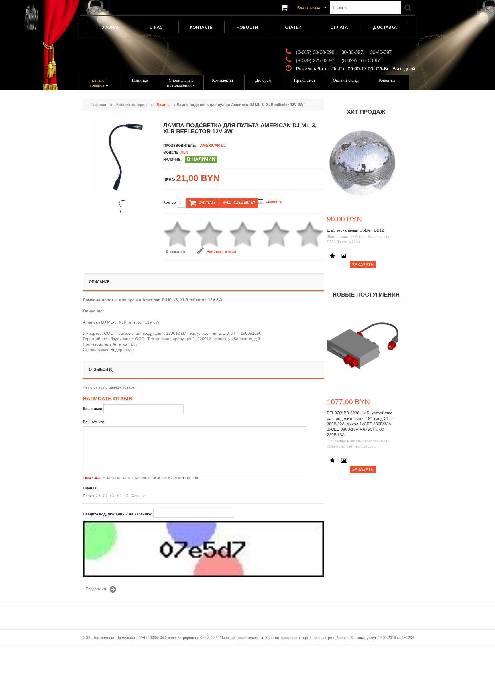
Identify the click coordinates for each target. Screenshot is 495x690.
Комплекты (222, 80)
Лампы (163, 105)
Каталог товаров (98, 82)
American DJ (212, 145)
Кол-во (170, 202)
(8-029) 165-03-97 (360, 60)
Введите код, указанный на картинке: (117, 514)
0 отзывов (175, 252)
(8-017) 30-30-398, (316, 52)
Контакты (201, 27)
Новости (247, 27)
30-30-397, (352, 52)
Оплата (339, 27)
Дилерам (263, 80)
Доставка (385, 27)
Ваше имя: (92, 409)
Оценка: (90, 488)
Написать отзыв (221, 252)
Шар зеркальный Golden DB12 (355, 230)
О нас (155, 27)
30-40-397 (381, 52)
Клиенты (387, 80)
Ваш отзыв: (93, 422)
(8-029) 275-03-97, (316, 60)
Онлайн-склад (346, 80)
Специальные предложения (180, 82)
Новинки (140, 80)
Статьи (293, 27)
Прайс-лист (304, 80)
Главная (110, 27)
